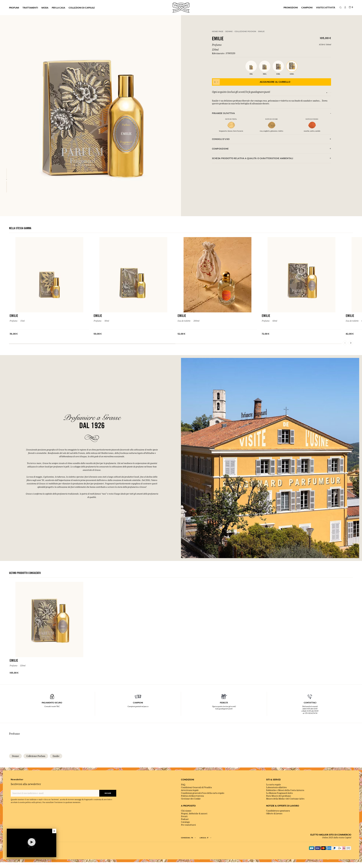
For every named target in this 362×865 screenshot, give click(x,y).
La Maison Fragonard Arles (279, 793)
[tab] (271, 113)
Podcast (185, 819)
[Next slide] (350, 343)
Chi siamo (186, 810)
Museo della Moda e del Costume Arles (285, 798)
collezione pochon (35, 756)
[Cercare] (340, 7)
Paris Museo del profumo (278, 796)
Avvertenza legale (190, 790)
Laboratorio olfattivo (276, 787)
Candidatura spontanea (278, 810)
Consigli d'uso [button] (221, 139)
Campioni (307, 7)
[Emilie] (6, 174)
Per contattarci (188, 825)
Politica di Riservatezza (192, 796)
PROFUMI (14, 7)
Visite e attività (325, 7)
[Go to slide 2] (328, 92)
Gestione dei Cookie (191, 798)
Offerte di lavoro (274, 813)
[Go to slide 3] (330, 92)
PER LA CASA (58, 7)
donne (15, 756)
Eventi (184, 816)
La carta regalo (273, 784)
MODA (44, 7)
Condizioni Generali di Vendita (196, 787)
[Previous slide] (345, 343)
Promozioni (291, 7)
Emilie (56, 756)
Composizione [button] (220, 149)
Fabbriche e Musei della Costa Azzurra (285, 790)
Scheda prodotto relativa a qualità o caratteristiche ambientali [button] (252, 158)
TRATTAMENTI (30, 7)
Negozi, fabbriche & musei (194, 813)
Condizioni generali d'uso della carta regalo (202, 793)
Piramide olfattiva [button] (223, 113)
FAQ (183, 784)
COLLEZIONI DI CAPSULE (82, 7)
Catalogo (185, 822)
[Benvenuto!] (181, 7)
